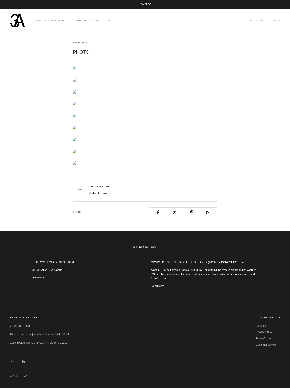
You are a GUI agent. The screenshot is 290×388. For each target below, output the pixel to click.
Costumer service (266, 344)
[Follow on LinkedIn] (23, 361)
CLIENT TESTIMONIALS (86, 20)
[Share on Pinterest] (191, 212)
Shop (110, 20)
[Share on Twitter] (174, 212)
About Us (261, 325)
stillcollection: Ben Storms (54, 262)
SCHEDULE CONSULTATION (49, 20)
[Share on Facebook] (157, 212)
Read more (38, 277)
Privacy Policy (264, 332)
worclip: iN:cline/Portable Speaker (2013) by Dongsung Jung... (199, 262)
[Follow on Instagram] (12, 361)
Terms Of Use (263, 338)
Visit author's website (101, 193)
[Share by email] (208, 212)
